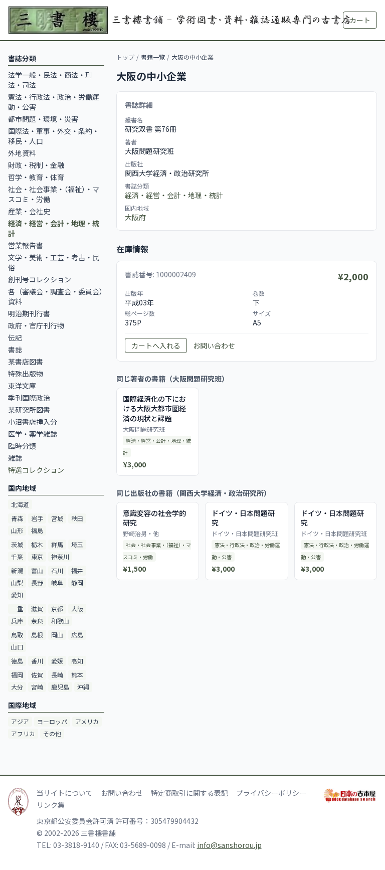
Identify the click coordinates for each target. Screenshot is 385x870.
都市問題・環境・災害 (43, 119)
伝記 (15, 337)
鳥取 (17, 634)
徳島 (17, 660)
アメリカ (87, 721)
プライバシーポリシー (271, 793)
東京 (37, 556)
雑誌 (15, 458)
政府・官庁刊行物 (36, 325)
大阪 (77, 608)
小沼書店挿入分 (32, 422)
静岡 (77, 582)
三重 (17, 608)
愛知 (17, 594)
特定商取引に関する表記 (189, 793)
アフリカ (23, 733)
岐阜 (57, 582)
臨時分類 (22, 446)
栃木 (37, 544)
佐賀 (37, 674)
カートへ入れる (155, 345)
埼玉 (77, 544)
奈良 (37, 620)
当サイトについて (65, 793)
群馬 (57, 544)
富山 (37, 570)
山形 (17, 530)
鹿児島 (60, 686)
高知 (77, 660)
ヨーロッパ (52, 721)
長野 (37, 582)
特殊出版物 (25, 374)
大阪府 (135, 217)
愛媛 (57, 660)
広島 (77, 634)
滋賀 (37, 608)
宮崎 (37, 686)
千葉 (17, 556)
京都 (57, 608)
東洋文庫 (22, 386)
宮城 (57, 518)
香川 (37, 660)
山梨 (17, 582)
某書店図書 (25, 362)
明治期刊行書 (29, 313)
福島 (37, 530)
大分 (17, 686)
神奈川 (60, 556)
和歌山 (60, 620)
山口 (17, 646)
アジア (20, 721)
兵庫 (17, 620)
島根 (37, 634)
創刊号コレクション (39, 279)
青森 (17, 518)
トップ (125, 57)
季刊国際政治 (29, 398)
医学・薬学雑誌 (32, 434)
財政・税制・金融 (36, 165)
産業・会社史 (29, 211)
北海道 (20, 504)
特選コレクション (36, 470)
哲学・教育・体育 (36, 177)
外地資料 (22, 153)
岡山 (57, 634)
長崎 (57, 674)
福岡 (17, 674)
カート (359, 20)
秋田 (77, 518)
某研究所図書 (29, 410)
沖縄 (83, 686)
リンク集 (51, 805)
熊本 (77, 674)
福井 (77, 570)
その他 (52, 733)
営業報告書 (25, 245)
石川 (57, 570)
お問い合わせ (214, 345)
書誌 (15, 349)
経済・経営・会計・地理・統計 (174, 195)
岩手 (37, 518)
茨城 (17, 544)
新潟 (17, 570)
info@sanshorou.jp (229, 845)
